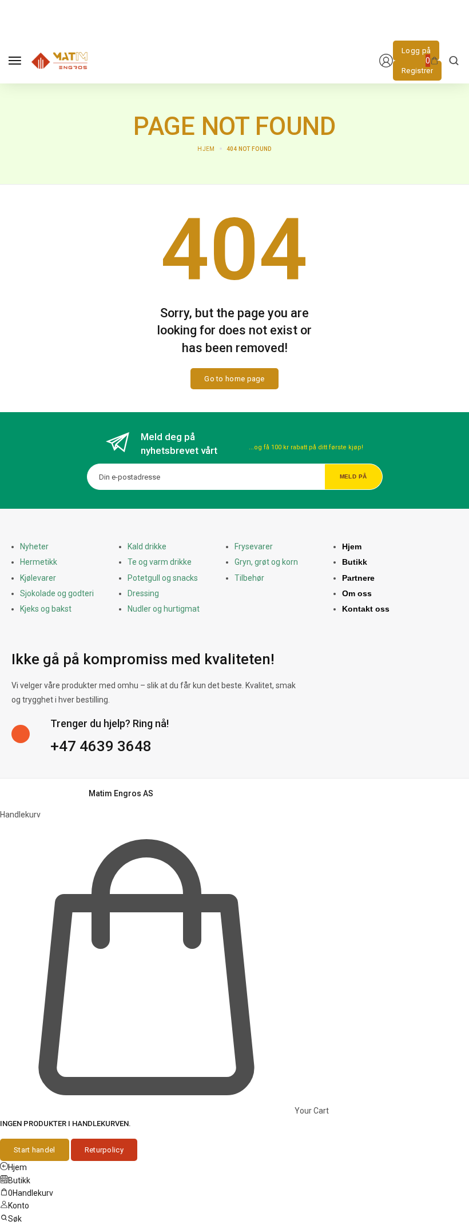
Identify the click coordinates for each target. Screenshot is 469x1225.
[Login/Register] (386, 60)
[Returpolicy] (104, 1150)
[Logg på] (416, 51)
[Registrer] (417, 71)
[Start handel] (34, 1150)
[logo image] (59, 60)
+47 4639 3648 (101, 746)
